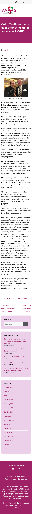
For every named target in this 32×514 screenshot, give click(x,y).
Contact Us (22, 479)
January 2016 (8, 440)
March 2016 (8, 432)
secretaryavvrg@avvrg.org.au (16, 2)
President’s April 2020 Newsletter (15, 357)
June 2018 (7, 416)
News (9, 477)
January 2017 (8, 428)
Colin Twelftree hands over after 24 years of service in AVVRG (16, 370)
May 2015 (7, 449)
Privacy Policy (19, 477)
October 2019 (8, 400)
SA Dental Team (21, 299)
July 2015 (7, 445)
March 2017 (8, 424)
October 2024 (9, 387)
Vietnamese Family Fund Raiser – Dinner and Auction (15, 350)
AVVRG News (8, 299)
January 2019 (8, 408)
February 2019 (8, 404)
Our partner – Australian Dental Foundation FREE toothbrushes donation (15, 341)
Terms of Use (10, 479)
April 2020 (7, 396)
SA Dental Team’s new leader (26, 308)
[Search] (25, 324)
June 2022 (7, 391)
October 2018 (8, 412)
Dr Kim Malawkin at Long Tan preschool (8, 308)
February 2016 (8, 436)
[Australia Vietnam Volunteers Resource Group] (9, 10)
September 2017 (9, 420)
